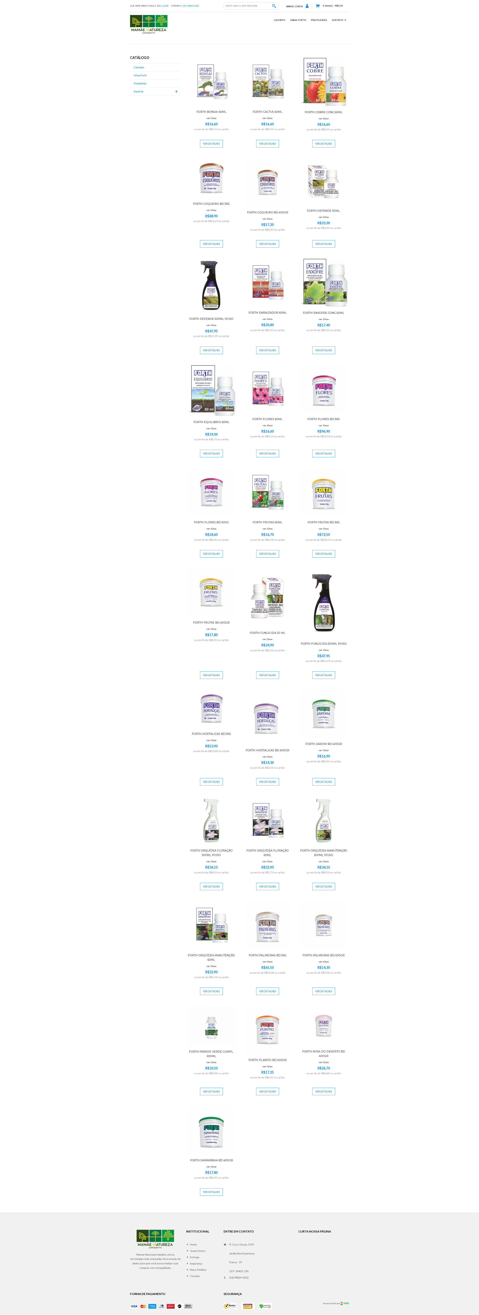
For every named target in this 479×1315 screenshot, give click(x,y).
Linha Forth (298, 20)
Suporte (338, 20)
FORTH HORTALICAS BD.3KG (211, 734)
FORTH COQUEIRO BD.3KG (211, 204)
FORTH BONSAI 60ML (211, 112)
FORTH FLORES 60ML (267, 419)
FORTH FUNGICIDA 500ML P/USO (324, 643)
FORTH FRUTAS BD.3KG (324, 522)
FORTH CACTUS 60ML (267, 112)
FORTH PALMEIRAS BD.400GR (324, 955)
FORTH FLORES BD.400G (211, 522)
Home (193, 1244)
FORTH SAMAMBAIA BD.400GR (211, 1160)
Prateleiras (319, 20)
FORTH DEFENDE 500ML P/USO (211, 319)
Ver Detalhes (211, 143)
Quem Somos (198, 1250)
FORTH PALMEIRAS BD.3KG (267, 955)
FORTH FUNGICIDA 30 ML (267, 633)
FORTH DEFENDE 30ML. (323, 210)
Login (165, 5)
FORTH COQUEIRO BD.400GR (267, 212)
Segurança (196, 1263)
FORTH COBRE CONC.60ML (324, 112)
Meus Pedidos (198, 1269)
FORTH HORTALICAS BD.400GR (267, 750)
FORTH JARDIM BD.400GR (323, 744)
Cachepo (279, 20)
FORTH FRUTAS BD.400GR (211, 622)
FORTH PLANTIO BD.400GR (267, 1060)
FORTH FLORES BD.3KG (323, 419)
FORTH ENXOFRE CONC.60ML (323, 313)
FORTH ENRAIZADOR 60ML (267, 312)
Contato (195, 1276)
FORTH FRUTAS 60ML (267, 522)
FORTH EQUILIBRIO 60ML (211, 422)
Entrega (194, 1257)
